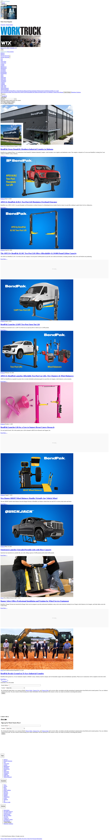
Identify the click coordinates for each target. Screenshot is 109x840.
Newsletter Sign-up (10, 92)
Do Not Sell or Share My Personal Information (31, 838)
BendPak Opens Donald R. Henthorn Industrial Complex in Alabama (27, 149)
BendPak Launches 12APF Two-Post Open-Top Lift (20, 324)
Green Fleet (3, 61)
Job (51, 90)
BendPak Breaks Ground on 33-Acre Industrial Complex (22, 673)
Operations (3, 69)
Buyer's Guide (55, 90)
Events (44, 90)
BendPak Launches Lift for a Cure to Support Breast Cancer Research (27, 427)
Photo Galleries (16, 90)
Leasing (2, 64)
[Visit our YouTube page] (6, 720)
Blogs (8, 90)
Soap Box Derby (19, 92)
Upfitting (3, 82)
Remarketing (4, 72)
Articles (14, 1)
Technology (3, 80)
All (1, 101)
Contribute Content (52, 92)
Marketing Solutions (76, 92)
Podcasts (31, 90)
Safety (2, 74)
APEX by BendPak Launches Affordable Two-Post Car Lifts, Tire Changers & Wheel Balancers (37, 376)
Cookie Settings (67, 92)
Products (22, 90)
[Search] (14, 99)
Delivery (3, 53)
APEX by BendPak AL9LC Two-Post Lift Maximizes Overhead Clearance (29, 202)
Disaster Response (5, 55)
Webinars (48, 90)
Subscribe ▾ (3, 4)
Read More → (4, 156)
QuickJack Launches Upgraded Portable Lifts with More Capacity (26, 550)
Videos (11, 90)
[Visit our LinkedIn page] (3, 720)
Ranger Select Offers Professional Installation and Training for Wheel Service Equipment (35, 601)
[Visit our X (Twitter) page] (4, 720)
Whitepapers (40, 90)
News (11, 1)
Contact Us (45, 92)
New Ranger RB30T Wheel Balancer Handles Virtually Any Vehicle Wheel (29, 498)
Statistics (35, 90)
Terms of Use (10, 838)
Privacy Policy (4, 838)
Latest (6, 103)
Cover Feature (6, 1)
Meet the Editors (34, 92)
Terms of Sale (17, 838)
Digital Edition (9, 24)
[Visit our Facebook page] (1, 720)
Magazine (26, 90)
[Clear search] (16, 99)
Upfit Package (26, 92)
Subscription (3, 92)
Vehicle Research (5, 88)
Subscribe (3, 24)
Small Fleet (3, 77)
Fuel (2, 58)
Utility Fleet (3, 85)
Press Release (60, 92)
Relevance (10, 103)
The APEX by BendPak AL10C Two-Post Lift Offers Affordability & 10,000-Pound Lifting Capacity (39, 253)
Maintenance (4, 66)
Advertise (40, 92)
